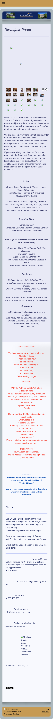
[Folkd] (26, 669)
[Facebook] (11, 669)
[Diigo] (34, 669)
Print (8, 709)
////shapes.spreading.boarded (15, 626)
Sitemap (14, 709)
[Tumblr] (30, 669)
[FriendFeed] (37, 669)
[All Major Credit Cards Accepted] (26, 641)
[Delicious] (19, 669)
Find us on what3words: (24, 623)
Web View (45, 712)
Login (47, 709)
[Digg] (23, 669)
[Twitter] (15, 669)
